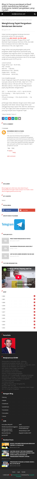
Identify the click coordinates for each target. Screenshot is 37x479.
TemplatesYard (16, 475)
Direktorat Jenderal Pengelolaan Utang (7, 430)
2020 (19, 302)
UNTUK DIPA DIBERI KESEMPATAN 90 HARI (22, 254)
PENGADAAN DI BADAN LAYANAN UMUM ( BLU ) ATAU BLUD (22, 462)
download (5, 403)
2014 (19, 321)
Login (18, 472)
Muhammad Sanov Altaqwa (15, 131)
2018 (19, 309)
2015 (19, 318)
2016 (19, 315)
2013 (19, 324)
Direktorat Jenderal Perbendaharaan (24, 427)
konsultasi (5, 413)
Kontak (23, 472)
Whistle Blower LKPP (24, 431)
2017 (19, 312)
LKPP (20, 424)
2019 (19, 305)
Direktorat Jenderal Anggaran (10, 427)
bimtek (4, 400)
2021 (19, 299)
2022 (19, 296)
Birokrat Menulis (6, 433)
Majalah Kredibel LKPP (25, 433)
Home (3, 20)
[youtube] (27, 210)
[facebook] (10, 210)
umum (4, 416)
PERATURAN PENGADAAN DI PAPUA (20, 238)
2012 (19, 328)
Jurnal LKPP (5, 435)
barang (4, 397)
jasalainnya (6, 407)
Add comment (11, 156)
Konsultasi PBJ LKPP (7, 424)
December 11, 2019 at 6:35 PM (15, 133)
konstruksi (5, 410)
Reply (9, 148)
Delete (13, 148)
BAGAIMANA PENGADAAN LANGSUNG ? (21, 246)
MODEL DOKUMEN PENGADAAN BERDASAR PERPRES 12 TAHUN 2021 (22, 444)
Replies (10, 151)
